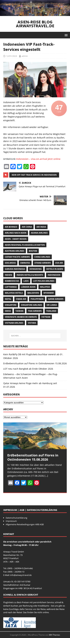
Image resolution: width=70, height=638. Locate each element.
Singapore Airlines (31, 305)
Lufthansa (11, 287)
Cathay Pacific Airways (17, 256)
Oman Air (21, 299)
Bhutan (33, 251)
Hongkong (35, 269)
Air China (27, 226)
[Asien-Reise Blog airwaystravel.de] (35, 14)
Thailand (51, 311)
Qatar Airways (55, 299)
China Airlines (42, 256)
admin (25, 56)
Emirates (25, 262)
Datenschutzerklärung (16, 517)
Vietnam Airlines (14, 323)
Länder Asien (28, 287)
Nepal (8, 299)
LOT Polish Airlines (43, 281)
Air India (41, 226)
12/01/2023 (11, 56)
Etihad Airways (43, 262)
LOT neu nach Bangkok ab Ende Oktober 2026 (28, 368)
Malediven (33, 292)
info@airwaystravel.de (21, 575)
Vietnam (45, 317)
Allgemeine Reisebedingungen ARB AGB (25, 524)
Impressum (11, 521)
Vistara (32, 323)
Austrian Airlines (14, 251)
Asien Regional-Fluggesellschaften (25, 245)
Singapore (10, 305)
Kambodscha (12, 281)
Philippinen (37, 299)
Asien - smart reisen (16, 239)
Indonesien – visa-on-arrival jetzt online (38, 158)
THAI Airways (35, 311)
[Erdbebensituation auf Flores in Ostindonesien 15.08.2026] (35, 435)
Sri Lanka (52, 305)
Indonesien (54, 275)
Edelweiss (10, 262)
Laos (26, 281)
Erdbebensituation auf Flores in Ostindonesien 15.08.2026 (35, 363)
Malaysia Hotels (14, 292)
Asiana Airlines (39, 232)
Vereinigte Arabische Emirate (21, 317)
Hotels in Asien (54, 269)
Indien (8, 275)
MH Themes (54, 634)
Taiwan (19, 311)
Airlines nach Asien (15, 232)
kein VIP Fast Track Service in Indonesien (34, 175)
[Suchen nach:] (35, 335)
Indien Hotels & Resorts (30, 275)
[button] (65, 35)
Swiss (8, 311)
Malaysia (45, 287)
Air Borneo (11, 226)
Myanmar (48, 292)
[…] (46, 475)
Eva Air (59, 262)
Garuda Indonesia (15, 269)
